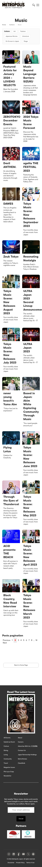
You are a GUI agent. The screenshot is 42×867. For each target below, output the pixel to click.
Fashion (23, 31)
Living (6, 754)
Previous (6, 640)
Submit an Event (9, 742)
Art (15, 31)
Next (5, 642)
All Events (7, 737)
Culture (12, 25)
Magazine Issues (9, 767)
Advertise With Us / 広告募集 (28, 746)
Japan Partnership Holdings (27, 754)
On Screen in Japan (12, 41)
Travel (6, 763)
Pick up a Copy (9, 771)
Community (8, 759)
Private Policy (20, 862)
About (20, 737)
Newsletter (7, 776)
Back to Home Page (21, 665)
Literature (25, 36)
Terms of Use (30, 862)
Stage (26, 41)
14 (36, 640)
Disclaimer (11, 862)
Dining (6, 750)
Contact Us (22, 750)
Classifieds (21, 763)
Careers (20, 742)
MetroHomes (22, 759)
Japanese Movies (11, 36)
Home (4, 25)
